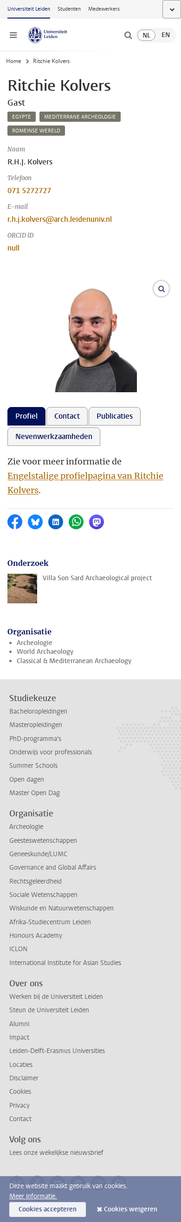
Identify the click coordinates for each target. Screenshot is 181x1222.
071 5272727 (29, 190)
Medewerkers (104, 9)
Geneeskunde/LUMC (38, 854)
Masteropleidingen (35, 725)
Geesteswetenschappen (43, 840)
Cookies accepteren (48, 1209)
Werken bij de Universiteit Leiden (56, 996)
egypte (21, 116)
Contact (20, 1119)
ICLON (18, 949)
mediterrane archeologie (80, 116)
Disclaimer (24, 1078)
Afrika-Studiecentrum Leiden (50, 922)
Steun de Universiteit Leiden (49, 1010)
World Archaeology (45, 651)
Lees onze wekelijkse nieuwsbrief (56, 1152)
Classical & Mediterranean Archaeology (74, 661)
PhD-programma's (35, 738)
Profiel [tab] (26, 416)
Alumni (19, 1024)
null (13, 248)
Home (13, 61)
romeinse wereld (36, 130)
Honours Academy (35, 935)
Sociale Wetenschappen (43, 894)
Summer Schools (33, 765)
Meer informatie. (33, 1196)
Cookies (20, 1091)
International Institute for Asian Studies (65, 963)
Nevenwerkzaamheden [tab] (53, 436)
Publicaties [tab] (115, 416)
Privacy (19, 1105)
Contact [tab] (67, 416)
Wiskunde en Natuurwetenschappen (61, 908)
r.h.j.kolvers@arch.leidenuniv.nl (59, 219)
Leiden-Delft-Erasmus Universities (57, 1051)
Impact (19, 1037)
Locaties (20, 1064)
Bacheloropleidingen (38, 711)
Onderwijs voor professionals (50, 752)
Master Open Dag (34, 793)
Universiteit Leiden (28, 9)
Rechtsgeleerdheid (35, 881)
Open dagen (26, 779)
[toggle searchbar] (128, 35)
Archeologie (34, 643)
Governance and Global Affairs (52, 867)
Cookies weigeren (130, 1209)
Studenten (69, 9)
